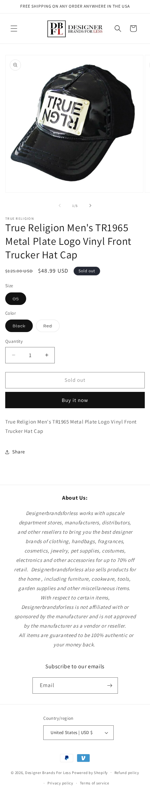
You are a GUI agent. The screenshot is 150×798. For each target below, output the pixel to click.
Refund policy (126, 772)
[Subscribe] (110, 685)
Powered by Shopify (90, 772)
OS (19, 300)
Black (23, 327)
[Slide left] (59, 205)
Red (51, 327)
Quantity (14, 341)
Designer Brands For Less (48, 772)
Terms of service (94, 783)
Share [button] (18, 452)
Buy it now (75, 400)
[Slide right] (90, 205)
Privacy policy (60, 783)
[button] (14, 28)
